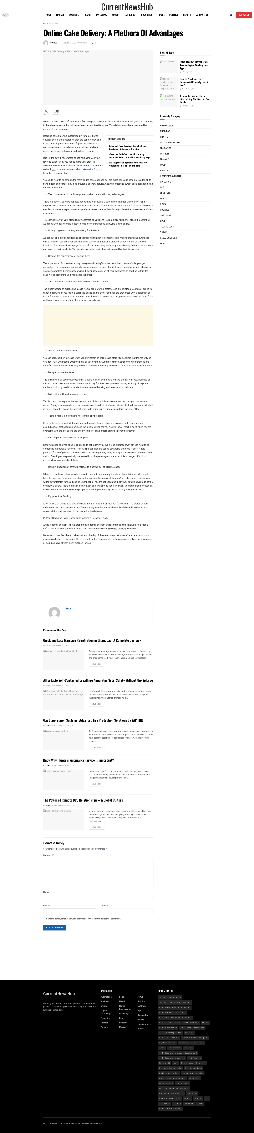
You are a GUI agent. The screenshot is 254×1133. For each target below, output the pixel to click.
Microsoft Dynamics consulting (173, 1088)
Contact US (202, 14)
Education (146, 14)
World (114, 14)
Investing (101, 14)
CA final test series (168, 1028)
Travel (161, 14)
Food (163, 165)
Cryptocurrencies (167, 1043)
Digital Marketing (170, 142)
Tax (207, 1098)
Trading (177, 1103)
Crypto (164, 136)
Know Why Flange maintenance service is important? (78, 760)
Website (104, 905)
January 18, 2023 (188, 89)
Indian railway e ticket (193, 1073)
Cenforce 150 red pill (169, 1038)
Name (47, 892)
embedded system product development (178, 1053)
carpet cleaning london (170, 1033)
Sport (163, 221)
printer (187, 1098)
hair (175, 1063)
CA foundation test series (192, 1028)
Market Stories (166, 1083)
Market (60, 14)
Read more (96, 664)
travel (200, 1103)
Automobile (166, 125)
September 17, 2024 (62, 805)
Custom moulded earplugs (191, 1043)
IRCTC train (194, 1078)
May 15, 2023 (186, 72)
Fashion (164, 153)
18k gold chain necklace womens (174, 1002)
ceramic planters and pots (195, 1038)
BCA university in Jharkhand (172, 1012)
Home (48, 14)
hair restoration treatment (193, 1063)
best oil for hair (191, 1022)
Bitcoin (205, 1022)
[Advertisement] (98, 325)
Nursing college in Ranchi (171, 1093)
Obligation (192, 1093)
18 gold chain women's (170, 997)
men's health (183, 1083)
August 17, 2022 (69, 42)
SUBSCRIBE (244, 15)
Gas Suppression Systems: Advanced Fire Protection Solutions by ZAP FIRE (127, 164)
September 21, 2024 (62, 765)
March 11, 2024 (187, 106)
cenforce (189, 1033)
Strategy (198, 1098)
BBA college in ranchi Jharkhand (174, 1007)
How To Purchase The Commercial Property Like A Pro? (194, 82)
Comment (49, 855)
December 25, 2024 (61, 646)
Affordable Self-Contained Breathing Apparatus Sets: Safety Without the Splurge (129, 156)
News (163, 204)
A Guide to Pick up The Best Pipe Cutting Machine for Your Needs (195, 99)
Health (187, 14)
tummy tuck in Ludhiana (170, 1108)
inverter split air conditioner (172, 1078)
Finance (87, 14)
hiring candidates (193, 1068)
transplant (189, 1103)
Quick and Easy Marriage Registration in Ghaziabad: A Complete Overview (127, 147)
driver (162, 1048)
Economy (188, 1048)
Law (162, 187)
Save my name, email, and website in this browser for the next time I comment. (83, 918)
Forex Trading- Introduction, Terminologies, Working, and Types (194, 65)
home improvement (170, 176)
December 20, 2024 (61, 685)
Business (74, 14)
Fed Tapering (195, 1058)
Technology (130, 14)
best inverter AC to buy (169, 1022)
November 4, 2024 (61, 725)
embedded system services (172, 1058)
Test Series (164, 1103)
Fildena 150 (164, 1063)
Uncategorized (168, 238)
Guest (55, 42)
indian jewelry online (169, 1073)
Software (165, 215)
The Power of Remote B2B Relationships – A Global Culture (83, 800)
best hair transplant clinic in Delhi (175, 1017)
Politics (173, 14)
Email (47, 905)
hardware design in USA (170, 1068)
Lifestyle (165, 193)
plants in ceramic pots (169, 1098)
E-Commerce (174, 1048)
